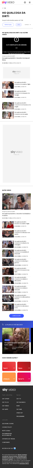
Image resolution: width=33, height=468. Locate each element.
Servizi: (18, 395)
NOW (18, 405)
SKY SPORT (5, 398)
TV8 (5, 8)
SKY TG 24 (5, 402)
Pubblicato (12, 218)
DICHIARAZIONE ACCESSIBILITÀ (7, 434)
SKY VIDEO (5, 405)
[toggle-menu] (29, 2)
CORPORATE (6, 442)
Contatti (11, 459)
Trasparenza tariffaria (21, 457)
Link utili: (5, 420)
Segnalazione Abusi (24, 463)
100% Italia (8, 24)
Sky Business (21, 402)
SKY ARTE (5, 409)
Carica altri (16, 315)
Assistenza (5, 459)
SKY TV (18, 398)
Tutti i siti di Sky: (7, 395)
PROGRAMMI (20, 416)
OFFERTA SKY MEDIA (8, 439)
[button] (28, 25)
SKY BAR (19, 409)
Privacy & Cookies (13, 456)
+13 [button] (19, 24)
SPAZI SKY (19, 413)
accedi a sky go (7, 448)
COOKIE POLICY (7, 427)
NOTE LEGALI (6, 430)
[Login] (25, 2)
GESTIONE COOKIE (8, 423)
